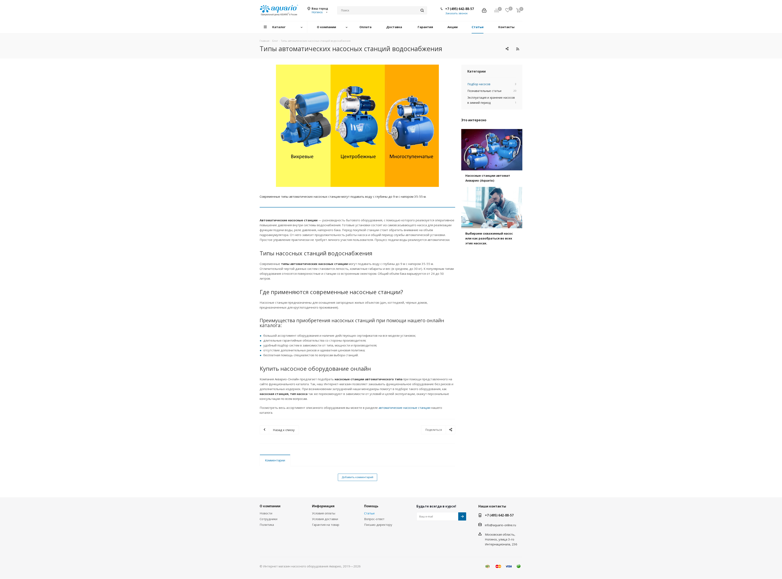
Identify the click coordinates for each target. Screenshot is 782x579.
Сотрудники (268, 519)
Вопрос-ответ (374, 519)
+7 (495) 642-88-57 (459, 9)
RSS (517, 49)
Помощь (371, 506)
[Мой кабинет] (484, 10)
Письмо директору (378, 525)
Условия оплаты (323, 513)
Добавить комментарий (357, 477)
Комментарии (275, 460)
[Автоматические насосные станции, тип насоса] (357, 126)
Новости (266, 513)
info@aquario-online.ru (500, 525)
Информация (323, 506)
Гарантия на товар (325, 525)
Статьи (369, 513)
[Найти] (422, 10)
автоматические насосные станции (404, 408)
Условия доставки (325, 519)
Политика (267, 525)
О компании (270, 506)
